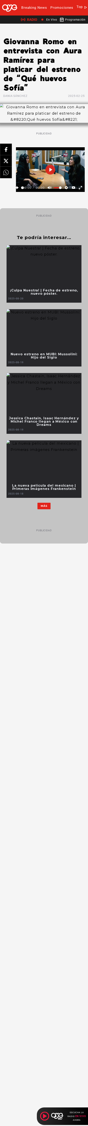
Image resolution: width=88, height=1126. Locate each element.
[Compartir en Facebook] (6, 149)
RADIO (32, 20)
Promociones (61, 8)
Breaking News (34, 8)
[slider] (22, 188)
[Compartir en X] (6, 161)
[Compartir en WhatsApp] (6, 172)
